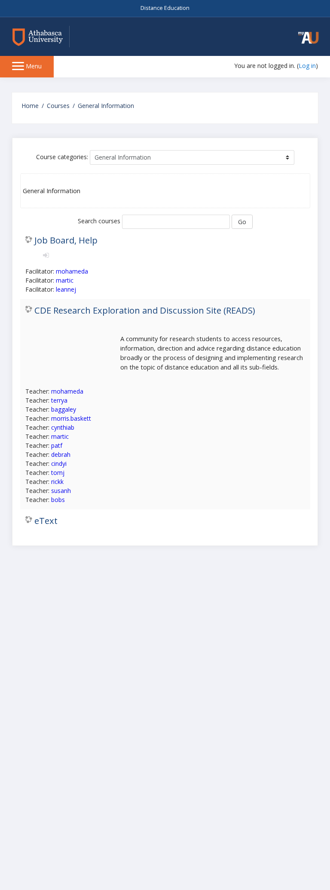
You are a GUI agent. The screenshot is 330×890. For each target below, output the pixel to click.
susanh (61, 491)
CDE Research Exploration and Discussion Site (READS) (144, 310)
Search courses (99, 221)
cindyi (59, 463)
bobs (58, 500)
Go (242, 222)
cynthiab (62, 427)
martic (64, 280)
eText (46, 520)
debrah (60, 454)
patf (56, 445)
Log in (307, 66)
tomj (57, 472)
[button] (308, 37)
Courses (58, 106)
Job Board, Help (66, 240)
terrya (59, 400)
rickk (57, 481)
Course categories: (62, 157)
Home (30, 106)
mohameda (72, 271)
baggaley (63, 409)
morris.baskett (71, 418)
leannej (66, 289)
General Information (106, 106)
